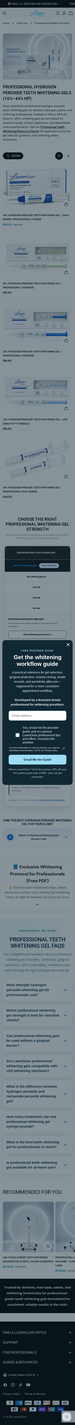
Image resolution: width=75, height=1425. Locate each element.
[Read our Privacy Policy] (63, 748)
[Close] (68, 644)
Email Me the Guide (38, 759)
